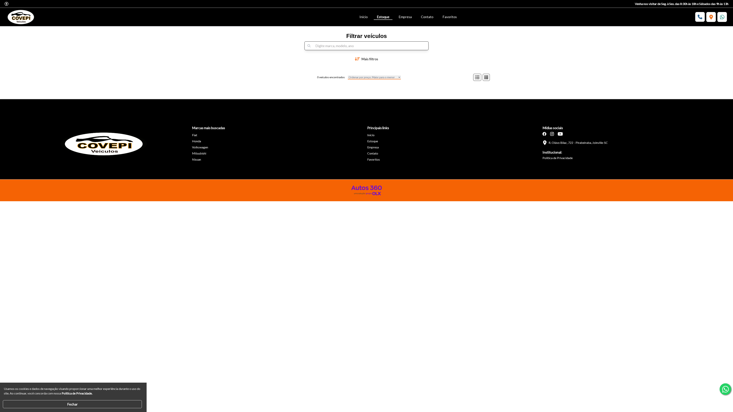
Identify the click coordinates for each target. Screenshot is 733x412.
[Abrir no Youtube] (560, 134)
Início (363, 17)
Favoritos (449, 17)
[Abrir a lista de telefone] (700, 17)
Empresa (405, 17)
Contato (427, 17)
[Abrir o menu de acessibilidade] (6, 4)
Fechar (72, 404)
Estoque (383, 17)
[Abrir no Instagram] (552, 134)
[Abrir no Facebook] (544, 134)
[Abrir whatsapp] (725, 389)
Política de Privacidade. (77, 393)
